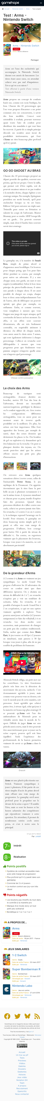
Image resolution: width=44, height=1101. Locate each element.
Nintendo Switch (17, 9)
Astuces (22, 1074)
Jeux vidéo (22, 1077)
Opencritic (22, 1091)
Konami (27, 979)
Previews (22, 1060)
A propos (22, 1085)
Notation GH (22, 1080)
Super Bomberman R (26, 969)
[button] (41, 3)
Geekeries (22, 1072)
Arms (27, 9)
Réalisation (20, 856)
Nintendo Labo (22, 985)
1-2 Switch (19, 955)
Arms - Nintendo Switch (26, 45)
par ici (31, 1031)
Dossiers (22, 1069)
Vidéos (22, 1063)
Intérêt (17, 845)
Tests (22, 1058)
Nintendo (23, 941)
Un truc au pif (22, 1055)
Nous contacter (22, 1094)
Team (22, 1083)
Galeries (22, 1066)
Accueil (22, 1052)
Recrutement (22, 1088)
